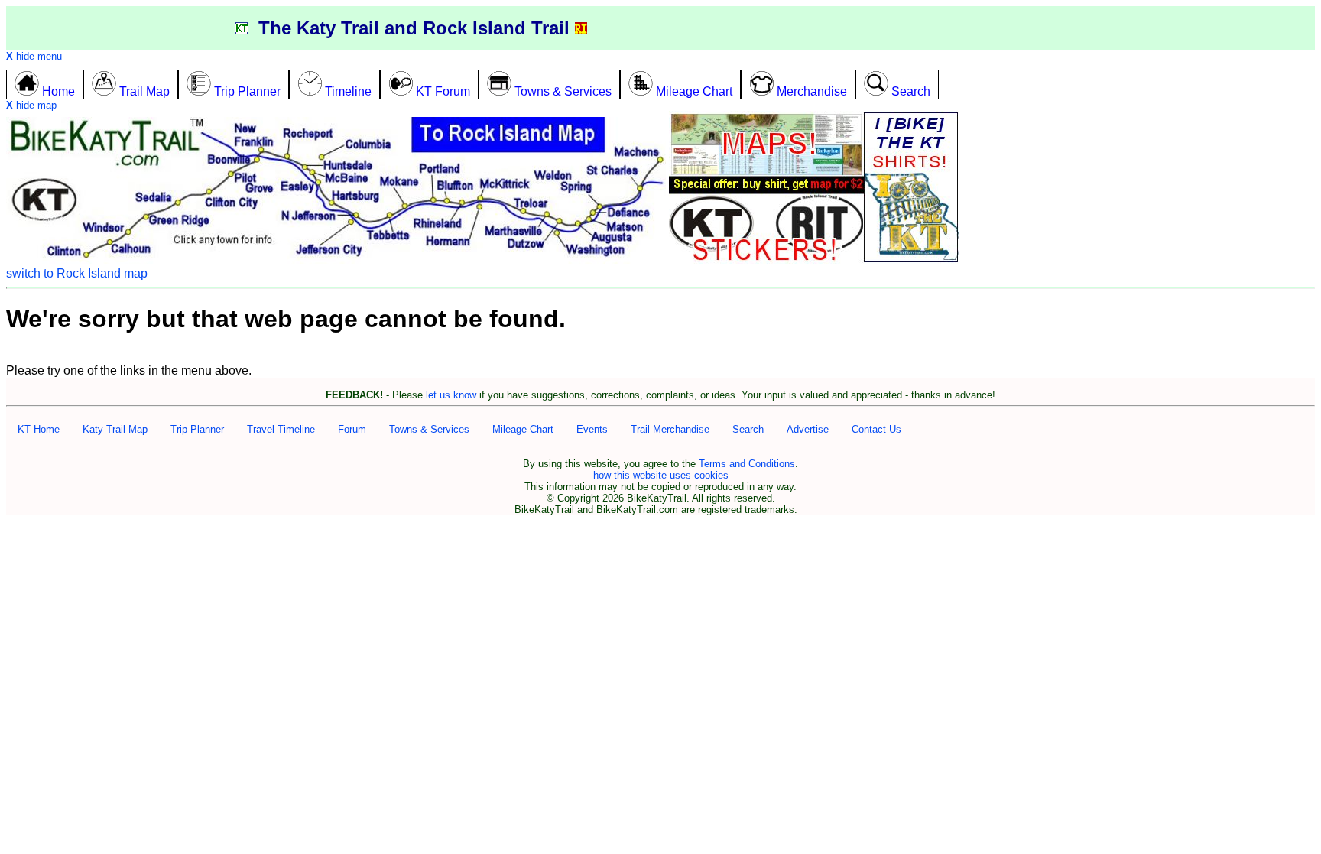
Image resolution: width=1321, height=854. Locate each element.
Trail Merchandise (670, 429)
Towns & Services (429, 429)
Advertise (808, 429)
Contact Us (876, 429)
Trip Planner (197, 429)
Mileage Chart (522, 429)
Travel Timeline (281, 429)
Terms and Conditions (747, 463)
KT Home (39, 429)
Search (748, 429)
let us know (451, 395)
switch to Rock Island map (77, 273)
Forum (352, 429)
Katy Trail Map (115, 429)
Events (592, 429)
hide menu (34, 56)
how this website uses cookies (661, 475)
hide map (31, 105)
